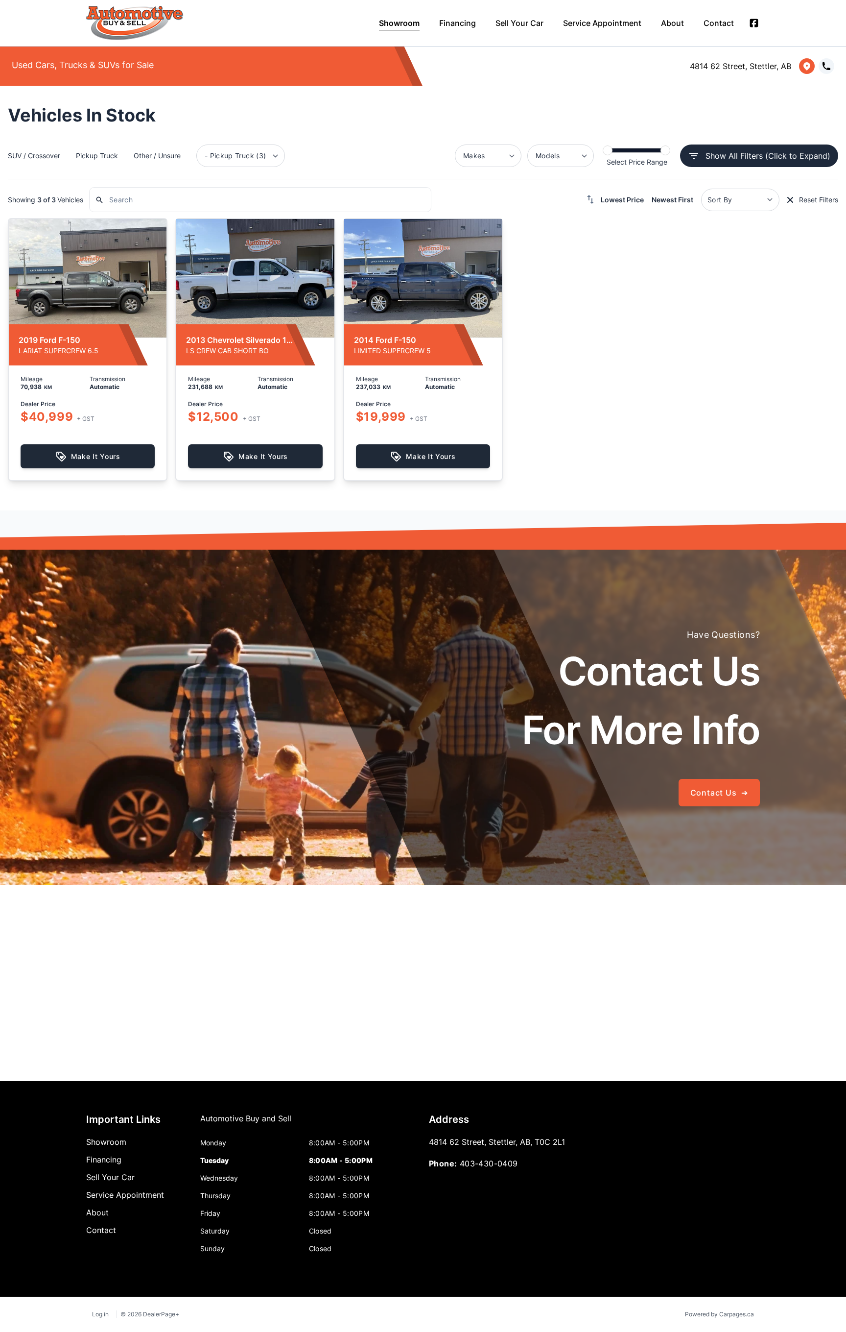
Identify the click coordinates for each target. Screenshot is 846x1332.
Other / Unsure (157, 155)
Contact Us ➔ (719, 793)
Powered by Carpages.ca (719, 1314)
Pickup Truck (97, 155)
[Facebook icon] (754, 23)
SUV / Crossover (34, 155)
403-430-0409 (489, 1163)
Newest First (672, 199)
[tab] (245, 1123)
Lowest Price (622, 199)
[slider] (607, 150)
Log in (100, 1314)
